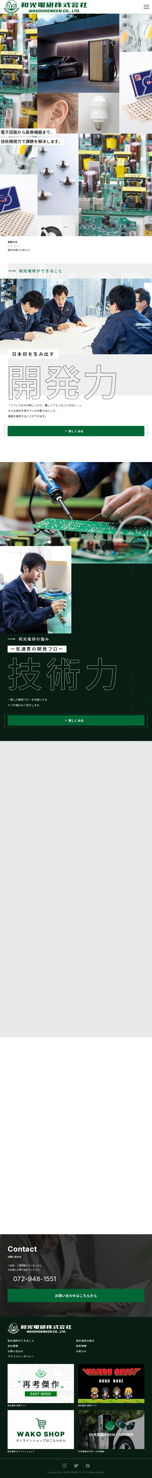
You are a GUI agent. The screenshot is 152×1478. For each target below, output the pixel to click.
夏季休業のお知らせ (19, 250)
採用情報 (81, 1346)
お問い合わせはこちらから (76, 1295)
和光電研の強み (85, 1340)
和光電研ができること (21, 1340)
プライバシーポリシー (21, 1356)
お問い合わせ (16, 1351)
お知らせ (81, 1351)
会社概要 (13, 1346)
